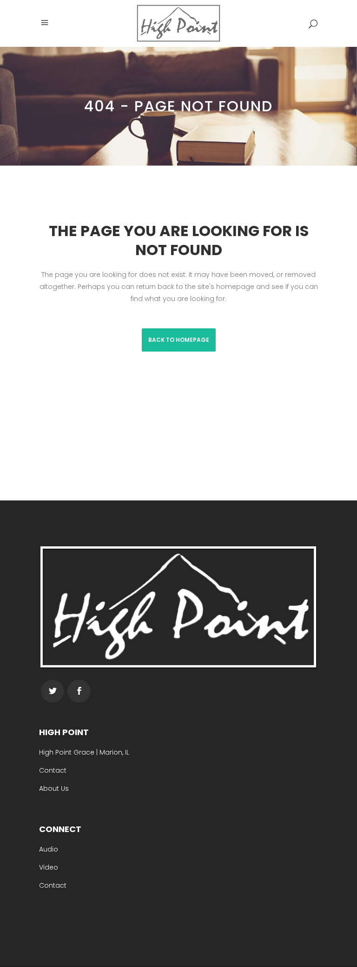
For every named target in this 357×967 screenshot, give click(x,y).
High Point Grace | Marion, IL (84, 752)
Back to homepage (178, 340)
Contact (52, 770)
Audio (48, 849)
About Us (54, 788)
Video (48, 867)
